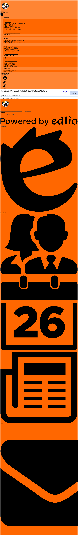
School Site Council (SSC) (10, 41)
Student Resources (8, 46)
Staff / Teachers (8, 22)
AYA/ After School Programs (11, 28)
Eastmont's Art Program (10, 24)
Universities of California (10, 64)
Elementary (7, 57)
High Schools (8, 58)
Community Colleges (9, 62)
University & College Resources (11, 54)
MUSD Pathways (8, 59)
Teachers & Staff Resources (10, 70)
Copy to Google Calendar (5, 95)
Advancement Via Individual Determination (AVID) (15, 23)
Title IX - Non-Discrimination (8, 114)
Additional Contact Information (11, 49)
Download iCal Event (16, 95)
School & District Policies (10, 51)
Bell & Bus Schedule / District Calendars (13, 50)
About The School (8, 21)
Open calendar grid (14, 98)
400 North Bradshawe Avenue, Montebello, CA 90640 (11, 111)
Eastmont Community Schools (11, 26)
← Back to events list (5, 98)
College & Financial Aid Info (11, 61)
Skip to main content (4, 1)
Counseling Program (9, 36)
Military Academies (9, 65)
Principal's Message (9, 19)
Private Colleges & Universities (11, 66)
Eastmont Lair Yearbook (10, 30)
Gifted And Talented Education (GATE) (13, 29)
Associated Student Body (10, 32)
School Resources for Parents (11, 47)
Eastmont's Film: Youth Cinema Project (12, 27)
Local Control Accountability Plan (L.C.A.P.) (14, 48)
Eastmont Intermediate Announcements (12, 33)
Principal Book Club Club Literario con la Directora (15, 42)
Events (1, 96)
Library (6, 52)
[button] (6, 18)
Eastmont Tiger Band (9, 25)
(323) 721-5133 (28, 111)
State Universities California (10, 63)
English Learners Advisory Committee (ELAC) (14, 40)
